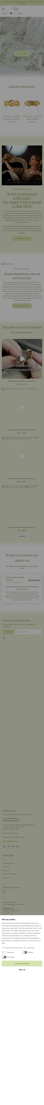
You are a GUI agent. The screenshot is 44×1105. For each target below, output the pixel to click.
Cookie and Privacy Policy (14, 948)
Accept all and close (22, 963)
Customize (30, 948)
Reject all (22, 970)
